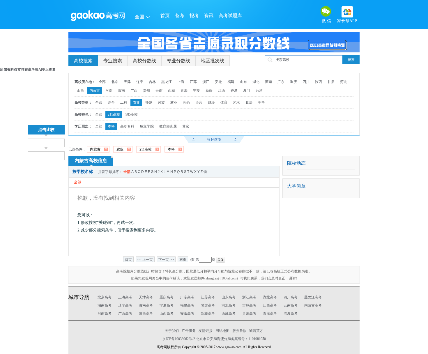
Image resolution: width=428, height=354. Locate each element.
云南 (158, 90)
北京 (114, 82)
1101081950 (257, 339)
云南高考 (291, 305)
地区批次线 (212, 60)
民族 (161, 102)
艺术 (236, 102)
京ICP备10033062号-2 (178, 339)
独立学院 (147, 126)
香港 (234, 90)
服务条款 (239, 331)
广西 (133, 90)
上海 (180, 82)
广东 (280, 82)
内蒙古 (94, 90)
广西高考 (125, 313)
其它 (185, 126)
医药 (186, 102)
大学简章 (296, 185)
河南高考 (105, 313)
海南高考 (146, 305)
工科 (123, 102)
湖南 (268, 82)
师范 (148, 102)
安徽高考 (187, 313)
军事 (261, 102)
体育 (223, 102)
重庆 (293, 82)
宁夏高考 (167, 305)
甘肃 (331, 82)
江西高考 (270, 305)
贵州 (146, 90)
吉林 (152, 82)
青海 (184, 90)
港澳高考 (291, 313)
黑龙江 (166, 82)
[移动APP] (347, 11)
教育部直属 (168, 126)
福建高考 (187, 305)
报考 (194, 15)
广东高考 (187, 297)
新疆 (209, 90)
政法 (248, 102)
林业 (173, 102)
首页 (165, 15)
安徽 (218, 82)
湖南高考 (105, 305)
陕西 (318, 82)
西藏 (171, 90)
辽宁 (139, 82)
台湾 (259, 90)
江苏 (193, 82)
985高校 (131, 114)
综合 (111, 102)
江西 (221, 90)
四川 (306, 82)
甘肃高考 (208, 305)
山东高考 (229, 297)
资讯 (208, 15)
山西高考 (167, 313)
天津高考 (146, 297)
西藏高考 (229, 313)
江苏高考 (208, 297)
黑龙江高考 (313, 297)
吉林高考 (249, 305)
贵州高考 (249, 313)
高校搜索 (83, 60)
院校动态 (296, 163)
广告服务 (189, 331)
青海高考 (270, 313)
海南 (121, 90)
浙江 (205, 82)
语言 (198, 102)
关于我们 (172, 331)
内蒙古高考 (313, 305)
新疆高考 (208, 313)
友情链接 (206, 331)
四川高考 (291, 297)
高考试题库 (230, 15)
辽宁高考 (125, 305)
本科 (111, 126)
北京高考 (105, 297)
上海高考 (125, 297)
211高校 (114, 114)
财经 (211, 102)
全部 (102, 82)
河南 (108, 90)
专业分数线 (178, 60)
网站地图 (222, 331)
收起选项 (214, 139)
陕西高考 (146, 313)
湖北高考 (270, 297)
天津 (127, 82)
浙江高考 (249, 297)
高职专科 (127, 126)
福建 (230, 82)
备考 (179, 15)
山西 (80, 90)
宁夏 (196, 90)
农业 (136, 102)
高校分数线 (144, 60)
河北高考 (229, 305)
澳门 (246, 90)
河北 (343, 82)
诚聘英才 (256, 331)
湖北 (255, 82)
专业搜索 (112, 60)
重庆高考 (167, 297)
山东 (243, 82)
